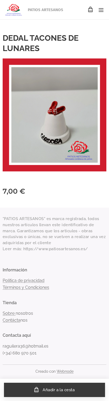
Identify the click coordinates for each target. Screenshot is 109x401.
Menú (101, 9)
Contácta (11, 320)
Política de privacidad (23, 280)
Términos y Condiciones (26, 287)
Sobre (9, 313)
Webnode (65, 371)
